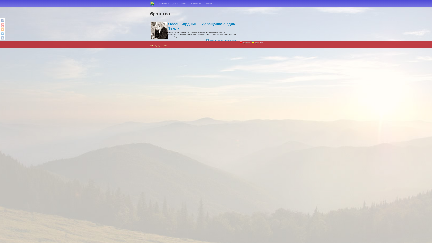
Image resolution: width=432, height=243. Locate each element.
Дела (174, 3)
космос (234, 40)
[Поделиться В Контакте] (2, 37)
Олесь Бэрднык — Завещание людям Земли (202, 26)
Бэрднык (220, 40)
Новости (209, 3)
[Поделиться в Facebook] (2, 20)
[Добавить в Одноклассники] (2, 29)
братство (213, 40)
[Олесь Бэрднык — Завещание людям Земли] (159, 30)
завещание (227, 40)
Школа (183, 3)
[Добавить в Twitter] (2, 33)
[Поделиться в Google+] (2, 25)
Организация (163, 3)
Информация (196, 3)
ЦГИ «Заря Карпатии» (153, 3)
